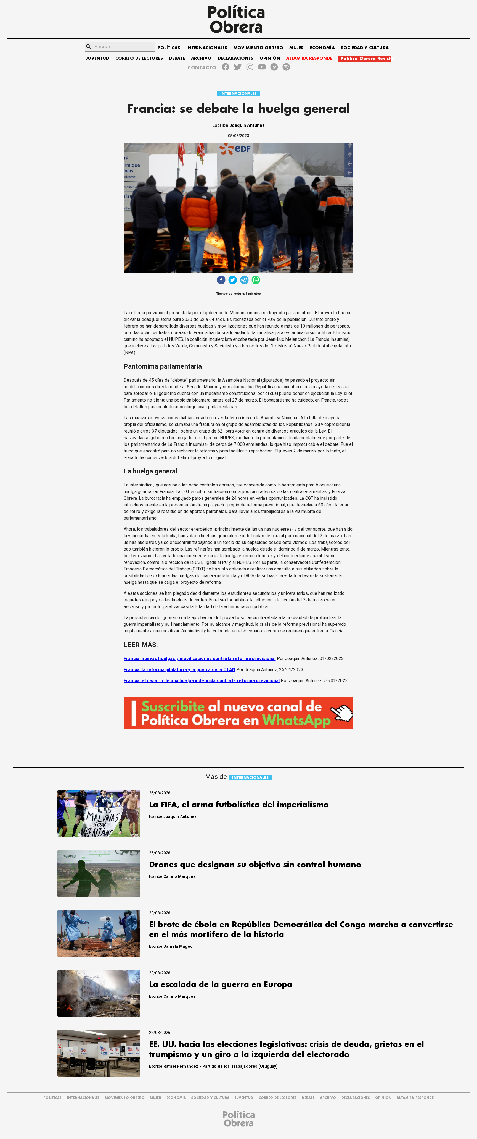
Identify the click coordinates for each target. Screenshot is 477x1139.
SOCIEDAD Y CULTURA (365, 48)
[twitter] (232, 281)
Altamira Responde (415, 1097)
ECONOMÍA (322, 48)
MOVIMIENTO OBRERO (258, 48)
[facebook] (221, 281)
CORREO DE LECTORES (139, 58)
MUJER (296, 48)
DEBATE (177, 58)
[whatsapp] (255, 281)
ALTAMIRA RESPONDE (309, 58)
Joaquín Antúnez (247, 125)
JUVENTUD (97, 58)
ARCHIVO (201, 58)
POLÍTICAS (169, 48)
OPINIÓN (269, 58)
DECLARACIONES (235, 58)
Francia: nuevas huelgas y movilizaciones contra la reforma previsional (200, 658)
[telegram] (244, 281)
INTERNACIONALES (206, 48)
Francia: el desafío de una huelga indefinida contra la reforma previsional (202, 680)
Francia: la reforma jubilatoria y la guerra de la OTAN (179, 669)
